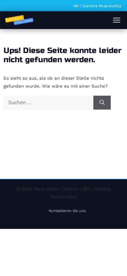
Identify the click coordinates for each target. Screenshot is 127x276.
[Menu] (117, 20)
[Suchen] (102, 103)
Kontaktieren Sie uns (67, 210)
